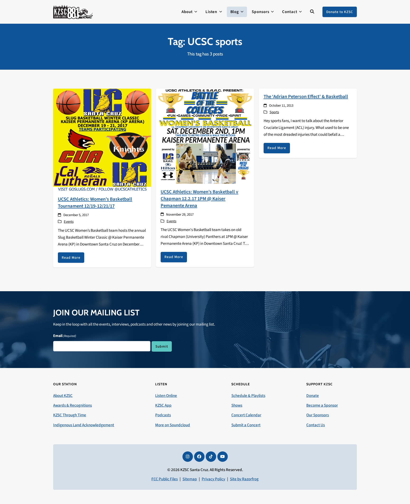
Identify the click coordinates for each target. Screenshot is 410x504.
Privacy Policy (213, 479)
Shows (236, 405)
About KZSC (63, 396)
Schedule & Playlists (248, 396)
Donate (312, 396)
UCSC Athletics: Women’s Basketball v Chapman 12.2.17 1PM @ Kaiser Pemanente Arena (199, 198)
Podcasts (163, 415)
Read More (71, 257)
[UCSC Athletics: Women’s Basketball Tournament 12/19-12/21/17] (102, 140)
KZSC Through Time (69, 415)
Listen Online (166, 396)
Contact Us (315, 425)
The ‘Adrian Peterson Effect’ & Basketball (306, 96)
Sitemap (189, 479)
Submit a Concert (246, 425)
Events (69, 221)
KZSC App (163, 405)
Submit (161, 346)
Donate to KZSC (339, 11)
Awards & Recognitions (72, 405)
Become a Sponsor (322, 405)
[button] (312, 12)
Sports (274, 112)
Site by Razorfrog (244, 479)
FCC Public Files (164, 479)
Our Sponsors (317, 415)
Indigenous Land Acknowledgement (83, 425)
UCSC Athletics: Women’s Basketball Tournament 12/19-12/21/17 (95, 202)
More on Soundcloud (172, 425)
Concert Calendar (246, 415)
